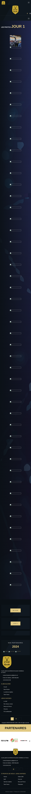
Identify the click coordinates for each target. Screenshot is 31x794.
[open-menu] (29, 2)
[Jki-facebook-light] (27, 13)
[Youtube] (19, 718)
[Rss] (12, 718)
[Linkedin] (21, 769)
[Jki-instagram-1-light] (30, 13)
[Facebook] (9, 769)
